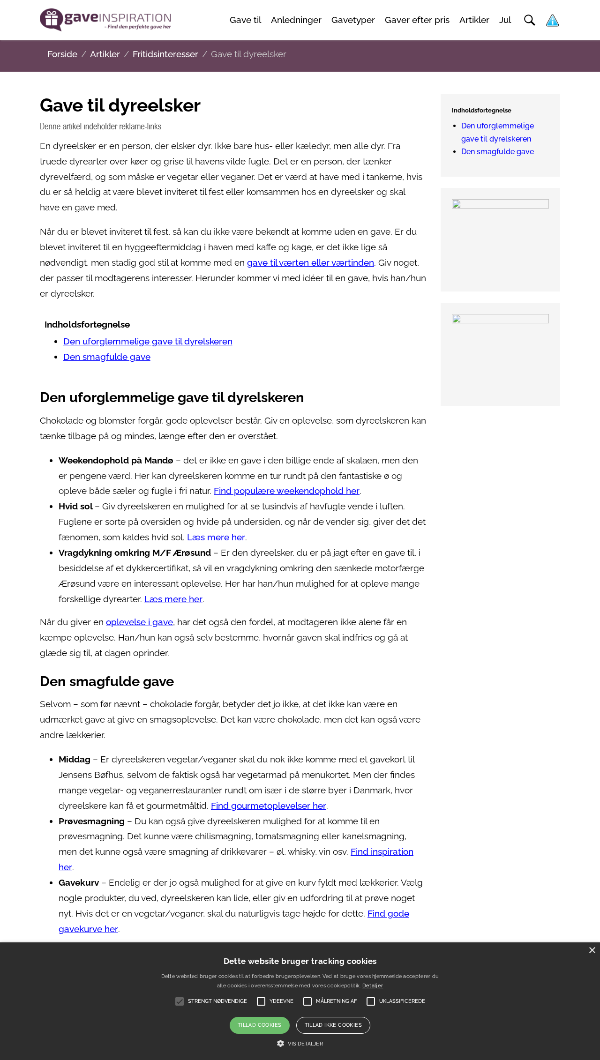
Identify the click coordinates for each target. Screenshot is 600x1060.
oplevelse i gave (139, 622)
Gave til (245, 20)
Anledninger (296, 20)
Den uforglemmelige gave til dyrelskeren (147, 341)
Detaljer (372, 986)
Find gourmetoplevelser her (268, 805)
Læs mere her (216, 537)
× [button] (591, 950)
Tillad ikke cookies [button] (333, 1025)
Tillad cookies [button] (260, 1025)
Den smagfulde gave (106, 356)
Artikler (474, 20)
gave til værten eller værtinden (310, 262)
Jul (505, 20)
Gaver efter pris (417, 20)
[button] (299, 1043)
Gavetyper (353, 20)
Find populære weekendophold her (287, 490)
